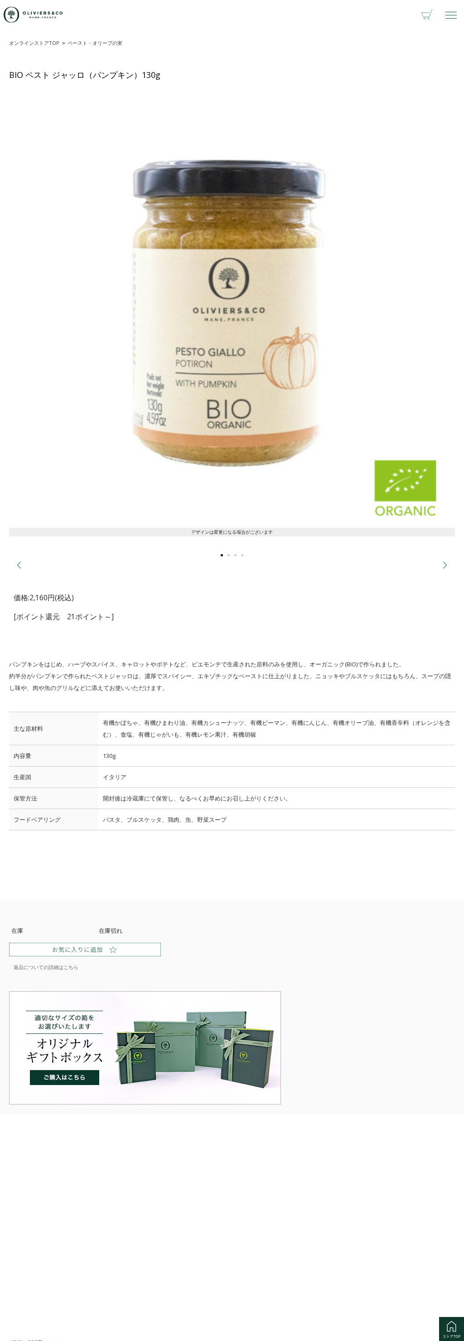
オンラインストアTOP (34, 42)
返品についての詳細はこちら (46, 967)
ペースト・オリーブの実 (95, 42)
